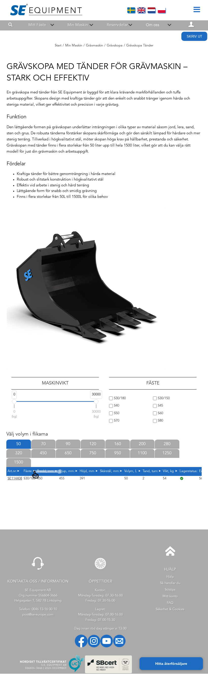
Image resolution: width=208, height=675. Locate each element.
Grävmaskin (94, 45)
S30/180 (119, 398)
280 (167, 444)
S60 (160, 413)
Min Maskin (77, 25)
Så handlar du (170, 583)
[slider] (14, 401)
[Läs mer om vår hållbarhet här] (108, 672)
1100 (142, 453)
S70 (116, 420)
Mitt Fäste (37, 25)
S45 (160, 405)
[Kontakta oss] (38, 571)
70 (43, 444)
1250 (166, 453)
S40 (116, 405)
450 (43, 453)
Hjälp (170, 576)
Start (58, 45)
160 (117, 444)
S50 (116, 413)
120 (92, 444)
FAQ (170, 603)
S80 (160, 420)
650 (68, 453)
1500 (18, 462)
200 (142, 444)
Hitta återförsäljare (171, 664)
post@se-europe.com (38, 614)
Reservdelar (117, 25)
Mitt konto (170, 596)
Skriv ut (194, 36)
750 (92, 453)
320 (18, 453)
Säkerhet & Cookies (170, 609)
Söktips (170, 589)
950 (117, 453)
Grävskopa (115, 45)
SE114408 (15, 478)
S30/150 (163, 398)
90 (68, 444)
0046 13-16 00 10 (44, 609)
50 (18, 444)
